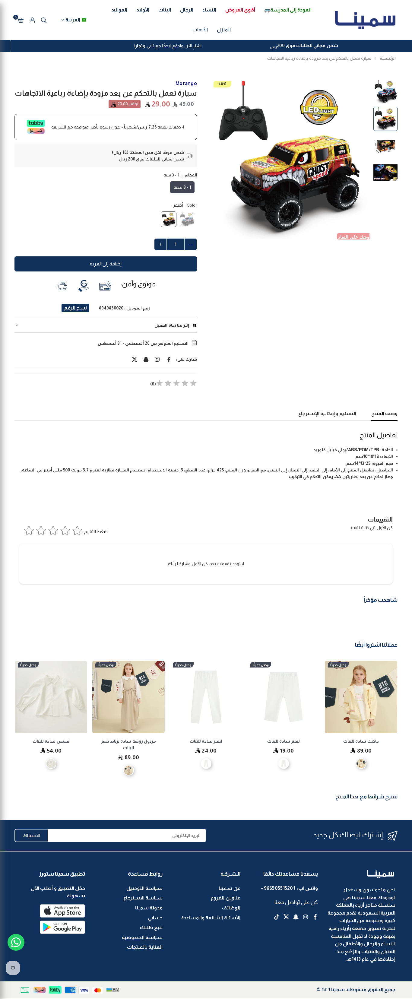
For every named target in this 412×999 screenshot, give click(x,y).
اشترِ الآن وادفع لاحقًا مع (167, 45)
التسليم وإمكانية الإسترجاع (327, 413)
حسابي (155, 917)
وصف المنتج (384, 413)
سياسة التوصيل (144, 888)
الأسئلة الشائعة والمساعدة (210, 917)
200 (304, 46)
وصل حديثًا (338, 665)
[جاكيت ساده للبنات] (361, 697)
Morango (186, 83)
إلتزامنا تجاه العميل (171, 325)
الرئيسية (388, 58)
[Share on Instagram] (157, 359)
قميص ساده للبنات (51, 741)
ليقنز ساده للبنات (283, 741)
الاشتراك (31, 835)
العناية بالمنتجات (145, 947)
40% (222, 84)
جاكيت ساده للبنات (361, 741)
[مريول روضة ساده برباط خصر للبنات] (128, 697)
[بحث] (43, 20)
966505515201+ (278, 888)
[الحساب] (32, 20)
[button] (21, 20)
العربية (72, 19)
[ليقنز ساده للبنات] (283, 697)
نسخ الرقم (75, 307)
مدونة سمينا (149, 907)
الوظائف (231, 907)
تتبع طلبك (151, 927)
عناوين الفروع (225, 897)
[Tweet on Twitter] (134, 359)
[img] (176, 384)
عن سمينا (229, 888)
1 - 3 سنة (182, 187)
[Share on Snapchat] (146, 359)
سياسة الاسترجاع (143, 897)
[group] (290, 159)
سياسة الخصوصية (142, 937)
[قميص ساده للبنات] (51, 697)
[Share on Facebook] (169, 359)
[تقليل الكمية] (191, 244)
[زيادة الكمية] (160, 244)
